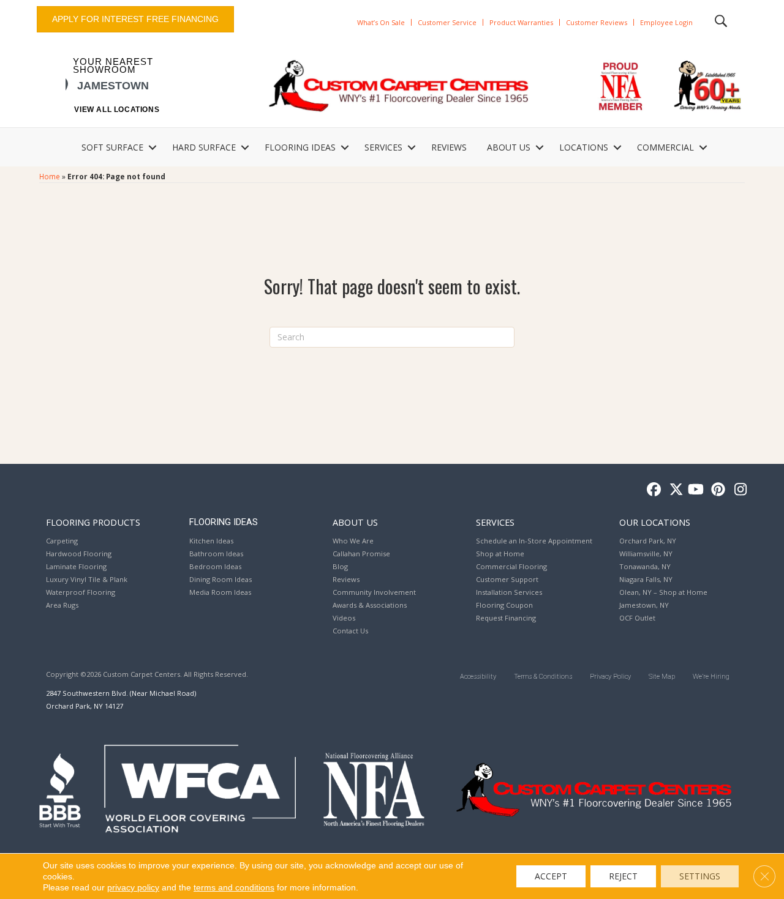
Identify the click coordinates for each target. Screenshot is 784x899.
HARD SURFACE (204, 147)
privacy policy (133, 887)
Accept (551, 876)
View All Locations (116, 109)
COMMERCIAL (665, 147)
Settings (699, 876)
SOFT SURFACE (112, 147)
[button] (152, 147)
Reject (623, 876)
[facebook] (652, 490)
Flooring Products (93, 522)
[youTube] (695, 490)
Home (49, 176)
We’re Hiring (711, 677)
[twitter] (673, 490)
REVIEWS (449, 147)
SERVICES (383, 147)
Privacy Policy (610, 677)
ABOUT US (508, 147)
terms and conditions (234, 887)
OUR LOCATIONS (654, 522)
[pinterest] (716, 490)
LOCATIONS (583, 147)
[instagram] (738, 490)
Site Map (662, 677)
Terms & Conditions (543, 677)
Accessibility (478, 677)
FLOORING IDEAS (300, 147)
